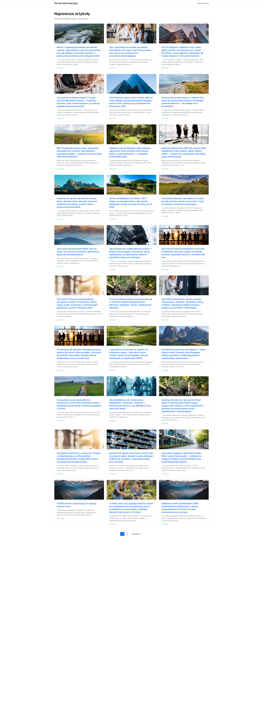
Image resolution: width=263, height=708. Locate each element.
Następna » (136, 534)
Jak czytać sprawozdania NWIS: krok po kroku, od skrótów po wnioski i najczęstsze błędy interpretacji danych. (78, 252)
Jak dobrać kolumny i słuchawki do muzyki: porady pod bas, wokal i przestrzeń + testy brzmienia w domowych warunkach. (182, 201)
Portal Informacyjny (66, 3)
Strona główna (203, 3)
